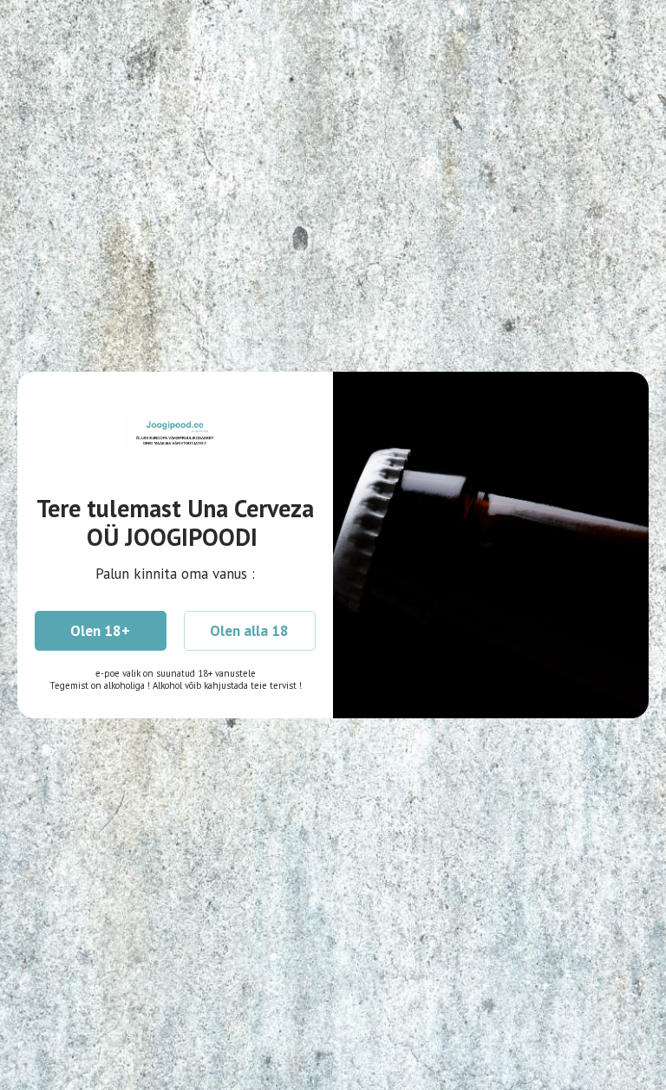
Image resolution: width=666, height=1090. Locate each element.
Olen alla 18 (249, 630)
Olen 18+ (100, 630)
